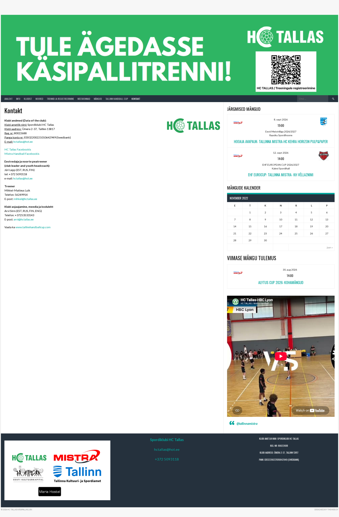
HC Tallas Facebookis (17, 149)
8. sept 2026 (281, 119)
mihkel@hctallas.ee (25, 198)
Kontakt (136, 99)
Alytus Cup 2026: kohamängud (280, 282)
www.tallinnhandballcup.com (33, 227)
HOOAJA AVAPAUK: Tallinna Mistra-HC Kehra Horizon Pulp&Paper (281, 141)
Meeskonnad (84, 99)
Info (18, 99)
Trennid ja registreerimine (60, 99)
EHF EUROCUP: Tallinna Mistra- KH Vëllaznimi (280, 174)
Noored (39, 99)
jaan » (330, 247)
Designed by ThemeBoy (326, 509)
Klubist (28, 99)
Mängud (98, 99)
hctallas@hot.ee (23, 141)
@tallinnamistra (247, 424)
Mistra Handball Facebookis (21, 153)
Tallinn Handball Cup (116, 99)
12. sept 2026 (280, 152)
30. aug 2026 (290, 269)
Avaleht (8, 99)
